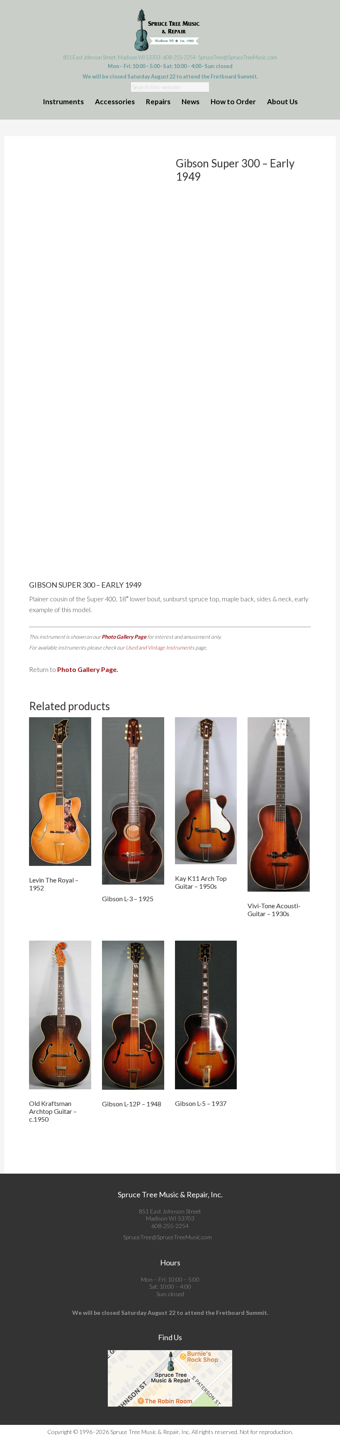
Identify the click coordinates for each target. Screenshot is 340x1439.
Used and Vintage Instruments (160, 647)
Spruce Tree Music (170, 30)
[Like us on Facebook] (214, 1236)
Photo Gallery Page (124, 636)
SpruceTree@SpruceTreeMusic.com (237, 57)
